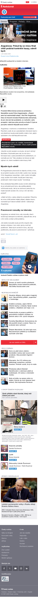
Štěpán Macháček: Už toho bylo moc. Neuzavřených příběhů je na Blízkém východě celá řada (23, 331)
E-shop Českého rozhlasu (12, 389)
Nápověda (23, 535)
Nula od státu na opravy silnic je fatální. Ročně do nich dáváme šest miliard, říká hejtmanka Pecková (22, 380)
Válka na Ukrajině (7, 533)
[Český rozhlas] (6, 2)
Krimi (16, 259)
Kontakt (22, 543)
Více (29, 21)
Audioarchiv (5, 552)
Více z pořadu (7, 348)
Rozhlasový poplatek (26, 546)
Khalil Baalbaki (8, 88)
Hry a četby (6, 259)
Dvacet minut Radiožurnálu (10, 56)
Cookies (4, 592)
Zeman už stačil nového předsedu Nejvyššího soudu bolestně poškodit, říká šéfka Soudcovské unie (22, 284)
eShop (4, 541)
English (30, 592)
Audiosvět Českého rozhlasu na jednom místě (14, 275)
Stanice (4, 538)
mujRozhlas (5, 254)
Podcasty (5, 555)
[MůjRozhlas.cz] (3, 65)
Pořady (22, 21)
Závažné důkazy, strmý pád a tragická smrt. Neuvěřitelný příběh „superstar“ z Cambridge (23, 297)
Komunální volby (7, 535)
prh (17, 234)
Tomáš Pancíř (10, 234)
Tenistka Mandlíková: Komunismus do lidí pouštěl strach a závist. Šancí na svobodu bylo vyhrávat (23, 323)
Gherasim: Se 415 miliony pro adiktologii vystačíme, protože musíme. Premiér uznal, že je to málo (22, 362)
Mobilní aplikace (7, 558)
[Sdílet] (4, 106)
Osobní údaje (12, 592)
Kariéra (22, 541)
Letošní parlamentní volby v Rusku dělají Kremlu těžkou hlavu (18, 505)
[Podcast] (1, 106)
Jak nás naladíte (25, 533)
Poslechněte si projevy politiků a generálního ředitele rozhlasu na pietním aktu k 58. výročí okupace (21, 314)
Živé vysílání (6, 267)
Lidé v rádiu (23, 538)
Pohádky (5, 263)
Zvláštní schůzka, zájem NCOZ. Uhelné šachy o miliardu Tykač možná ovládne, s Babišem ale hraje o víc (23, 306)
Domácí (4, 21)
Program (13, 21)
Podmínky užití (22, 592)
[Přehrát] (3, 100)
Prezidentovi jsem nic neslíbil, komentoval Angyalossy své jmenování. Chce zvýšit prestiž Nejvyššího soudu (19, 144)
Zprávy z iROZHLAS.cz (10, 476)
